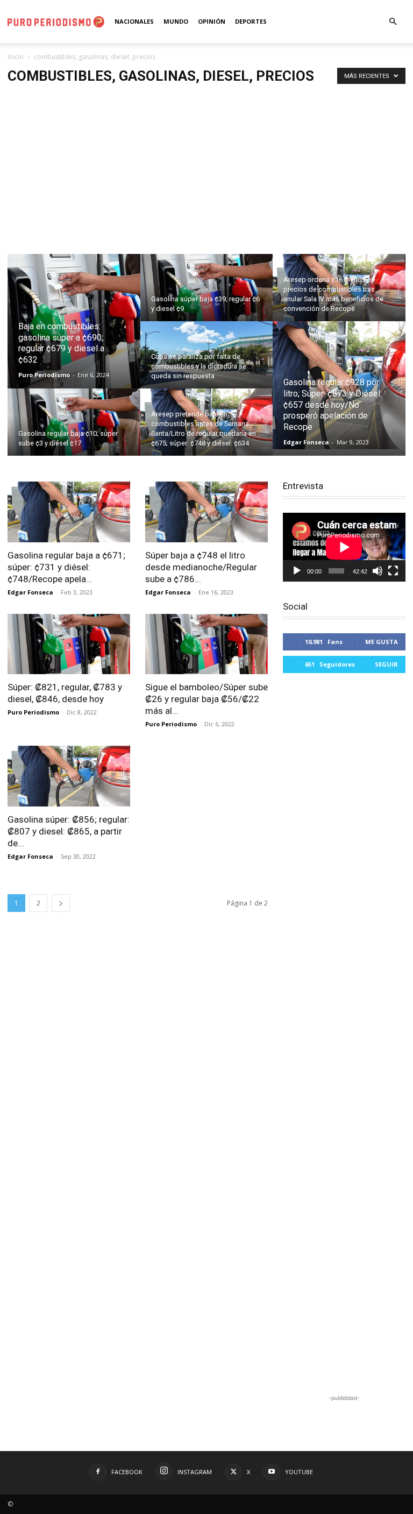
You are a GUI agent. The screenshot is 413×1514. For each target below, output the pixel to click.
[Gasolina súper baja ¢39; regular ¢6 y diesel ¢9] (206, 295)
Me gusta (381, 642)
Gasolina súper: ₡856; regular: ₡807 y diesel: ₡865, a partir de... (69, 831)
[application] (344, 547)
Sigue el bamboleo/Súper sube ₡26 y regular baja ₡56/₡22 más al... (206, 699)
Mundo (175, 21)
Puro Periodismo (44, 375)
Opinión (211, 21)
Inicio (16, 56)
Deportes (251, 21)
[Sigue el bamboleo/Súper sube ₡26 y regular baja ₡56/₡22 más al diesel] (206, 644)
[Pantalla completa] (393, 570)
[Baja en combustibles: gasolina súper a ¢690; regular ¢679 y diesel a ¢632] (74, 322)
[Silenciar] (377, 570)
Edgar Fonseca (306, 442)
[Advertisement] (206, 173)
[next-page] (61, 903)
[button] (392, 22)
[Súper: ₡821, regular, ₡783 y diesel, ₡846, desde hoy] (69, 644)
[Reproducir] (296, 570)
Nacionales (134, 21)
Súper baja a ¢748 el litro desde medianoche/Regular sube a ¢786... (201, 567)
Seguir (386, 664)
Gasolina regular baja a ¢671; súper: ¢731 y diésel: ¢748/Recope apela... (66, 567)
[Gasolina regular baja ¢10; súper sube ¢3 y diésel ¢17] (74, 429)
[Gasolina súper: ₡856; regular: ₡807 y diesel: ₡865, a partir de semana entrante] (69, 776)
